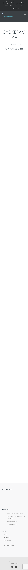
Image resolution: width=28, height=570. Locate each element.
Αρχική (6, 534)
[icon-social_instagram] (16, 567)
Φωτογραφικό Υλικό (9, 545)
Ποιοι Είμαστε (7, 540)
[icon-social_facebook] (12, 567)
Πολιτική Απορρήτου (9, 543)
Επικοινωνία (16, 8)
